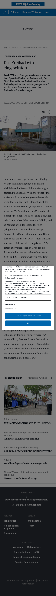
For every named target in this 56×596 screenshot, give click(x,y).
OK (28, 323)
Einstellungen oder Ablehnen (28, 316)
